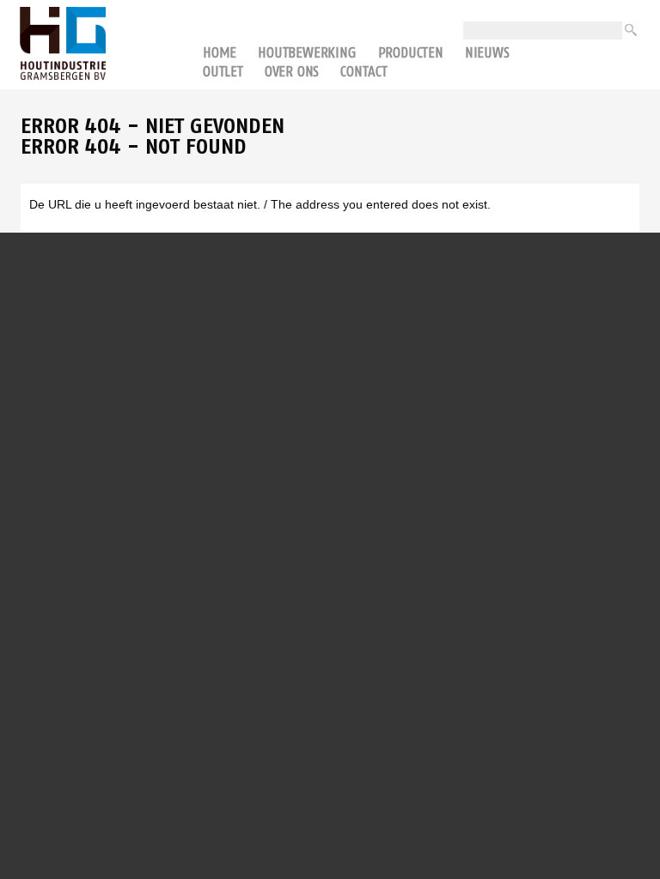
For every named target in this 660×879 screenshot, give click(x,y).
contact (364, 71)
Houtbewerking (307, 52)
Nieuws (487, 52)
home (219, 52)
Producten (410, 52)
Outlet (223, 71)
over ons (292, 71)
